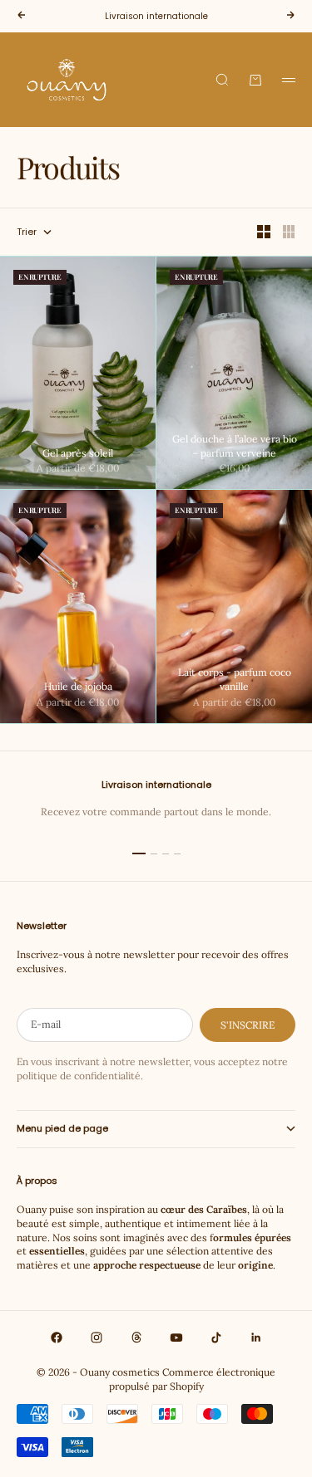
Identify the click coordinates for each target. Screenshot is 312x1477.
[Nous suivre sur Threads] (136, 1337)
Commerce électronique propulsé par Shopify (192, 1379)
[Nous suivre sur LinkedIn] (256, 1337)
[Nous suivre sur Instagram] (96, 1337)
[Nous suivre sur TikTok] (216, 1337)
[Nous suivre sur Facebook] (56, 1337)
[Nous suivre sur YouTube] (176, 1337)
